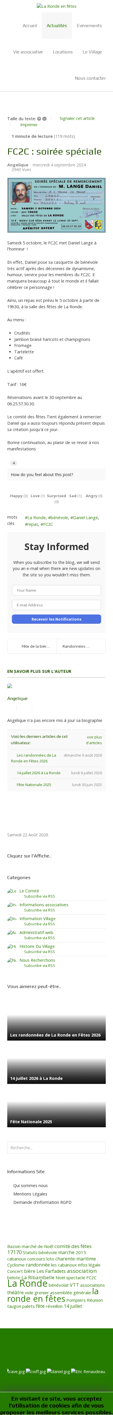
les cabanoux (64, 1265)
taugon (14, 1306)
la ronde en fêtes (53, 1294)
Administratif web (36, 932)
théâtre (15, 1292)
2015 (81, 1252)
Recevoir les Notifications (56, 619)
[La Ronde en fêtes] (56, 6)
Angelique (17, 165)
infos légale (89, 1265)
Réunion (95, 1300)
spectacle (75, 1277)
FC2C (48, 524)
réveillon (54, 1306)
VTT (74, 1285)
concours (36, 1259)
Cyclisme (16, 1265)
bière (29, 1271)
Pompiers (76, 1300)
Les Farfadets (51, 1271)
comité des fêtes (73, 1246)
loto (50, 1259)
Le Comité (29, 891)
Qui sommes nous (30, 1185)
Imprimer (29, 124)
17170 (14, 1252)
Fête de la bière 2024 (39, 646)
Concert (15, 1271)
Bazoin (14, 1246)
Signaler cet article (77, 118)
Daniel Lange (85, 517)
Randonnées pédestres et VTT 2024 (84, 646)
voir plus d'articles (94, 739)
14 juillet (73, 1306)
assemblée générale (70, 1292)
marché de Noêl (37, 1246)
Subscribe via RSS (38, 896)
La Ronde (37, 517)
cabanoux (16, 1259)
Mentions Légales (30, 1194)
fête (40, 1306)
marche (66, 1252)
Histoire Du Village (37, 946)
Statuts (30, 1252)
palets (28, 1306)
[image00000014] (56, 205)
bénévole (59, 517)
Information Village (37, 918)
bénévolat (59, 1285)
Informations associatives (43, 904)
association (82, 1271)
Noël (60, 1277)
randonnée (38, 1265)
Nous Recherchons (37, 960)
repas (33, 524)
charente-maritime (75, 1259)
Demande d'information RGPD (42, 1202)
